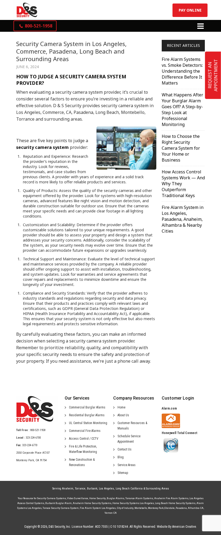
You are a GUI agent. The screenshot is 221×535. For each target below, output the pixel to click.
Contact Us (125, 449)
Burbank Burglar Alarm (58, 503)
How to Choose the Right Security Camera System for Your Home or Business (181, 148)
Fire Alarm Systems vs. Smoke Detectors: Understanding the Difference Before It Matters (182, 71)
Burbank (92, 488)
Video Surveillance (77, 498)
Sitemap (123, 473)
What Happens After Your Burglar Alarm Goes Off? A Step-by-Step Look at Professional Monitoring (182, 109)
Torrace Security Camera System (61, 507)
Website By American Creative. (177, 527)
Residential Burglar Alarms (87, 415)
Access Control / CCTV (83, 438)
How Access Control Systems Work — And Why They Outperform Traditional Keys (183, 183)
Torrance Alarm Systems (139, 498)
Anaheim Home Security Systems (92, 503)
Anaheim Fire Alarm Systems (171, 498)
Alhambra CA (195, 507)
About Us (123, 415)
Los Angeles (106, 488)
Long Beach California (129, 488)
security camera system (42, 147)
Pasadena (181, 507)
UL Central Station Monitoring (88, 423)
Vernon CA (111, 512)
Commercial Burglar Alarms (87, 407)
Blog (121, 457)
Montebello (140, 507)
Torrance (80, 488)
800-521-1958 (37, 430)
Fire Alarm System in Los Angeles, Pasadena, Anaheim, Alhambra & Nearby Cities (182, 219)
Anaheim (67, 488)
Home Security (97, 498)
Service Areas (127, 465)
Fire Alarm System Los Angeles (98, 507)
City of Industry (125, 507)
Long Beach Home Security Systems (175, 503)
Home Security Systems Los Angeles (133, 503)
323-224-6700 (33, 437)
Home (121, 407)
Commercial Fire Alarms (85, 431)
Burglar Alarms (115, 498)
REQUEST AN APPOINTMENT (213, 75)
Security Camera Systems (51, 498)
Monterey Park (156, 507)
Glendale (169, 507)
